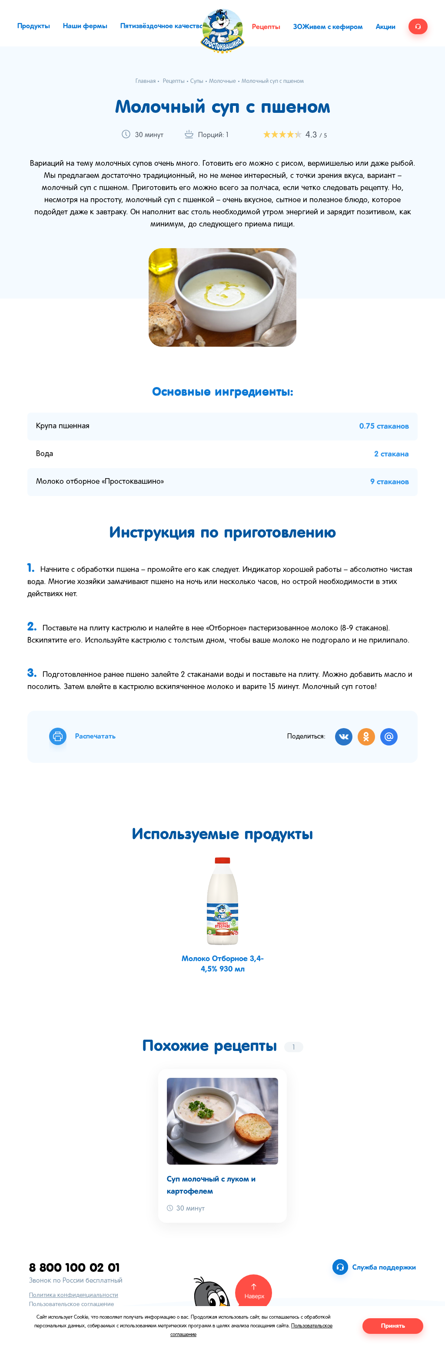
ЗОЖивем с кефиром (328, 27)
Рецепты (266, 27)
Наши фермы (85, 26)
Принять (393, 1326)
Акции (385, 27)
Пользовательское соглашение (71, 1304)
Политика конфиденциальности (73, 1295)
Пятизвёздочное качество (161, 26)
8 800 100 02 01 (74, 1267)
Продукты (33, 26)
